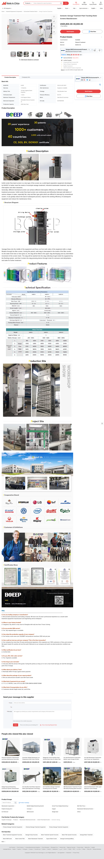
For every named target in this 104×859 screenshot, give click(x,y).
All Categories (7, 8)
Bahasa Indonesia (97, 849)
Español (19, 849)
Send (15, 725)
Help (74, 8)
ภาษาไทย (78, 849)
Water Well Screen (7, 838)
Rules (101, 8)
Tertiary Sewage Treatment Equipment (58, 827)
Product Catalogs (24, 802)
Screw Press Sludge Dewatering (60, 806)
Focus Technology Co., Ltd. (41, 852)
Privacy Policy (76, 852)
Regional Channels (71, 847)
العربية (60, 849)
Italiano (44, 849)
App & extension (83, 8)
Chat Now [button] (93, 31)
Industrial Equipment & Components (14, 11)
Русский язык (37, 849)
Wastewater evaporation (8, 806)
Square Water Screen (51, 838)
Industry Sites (62, 847)
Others (79, 811)
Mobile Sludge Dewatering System (35, 806)
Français (31, 849)
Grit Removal (5, 811)
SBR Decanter (30, 811)
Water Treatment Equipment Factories (12, 834)
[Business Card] (100, 84)
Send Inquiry (70, 31)
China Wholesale (45, 847)
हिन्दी (74, 849)
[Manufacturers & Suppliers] (10, 3)
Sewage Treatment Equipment (45, 11)
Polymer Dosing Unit (7, 809)
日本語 (69, 849)
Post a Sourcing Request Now (48, 725)
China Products (20, 847)
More (3, 841)
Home (3, 11)
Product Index (80, 847)
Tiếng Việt (89, 849)
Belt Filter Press (81, 806)
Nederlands (55, 849)
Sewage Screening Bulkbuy (67, 838)
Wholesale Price (54, 847)
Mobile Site (87, 847)
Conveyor (29, 809)
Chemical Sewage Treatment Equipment (36, 827)
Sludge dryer (55, 811)
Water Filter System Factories (69, 834)
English (14, 849)
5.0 (82, 80)
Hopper (54, 809)
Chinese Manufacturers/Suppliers (32, 847)
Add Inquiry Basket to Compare (30, 59)
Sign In (62, 70)
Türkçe (83, 849)
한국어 (65, 849)
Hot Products (12, 847)
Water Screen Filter (20, 838)
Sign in (100, 4)
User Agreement (61, 852)
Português (25, 849)
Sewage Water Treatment (86, 834)
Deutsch (49, 849)
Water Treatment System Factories (49, 834)
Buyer (66, 8)
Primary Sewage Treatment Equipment (12, 827)
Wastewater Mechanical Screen (85, 809)
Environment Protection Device (30, 11)
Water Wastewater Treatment (35, 838)
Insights (93, 847)
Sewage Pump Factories (31, 834)
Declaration (68, 852)
